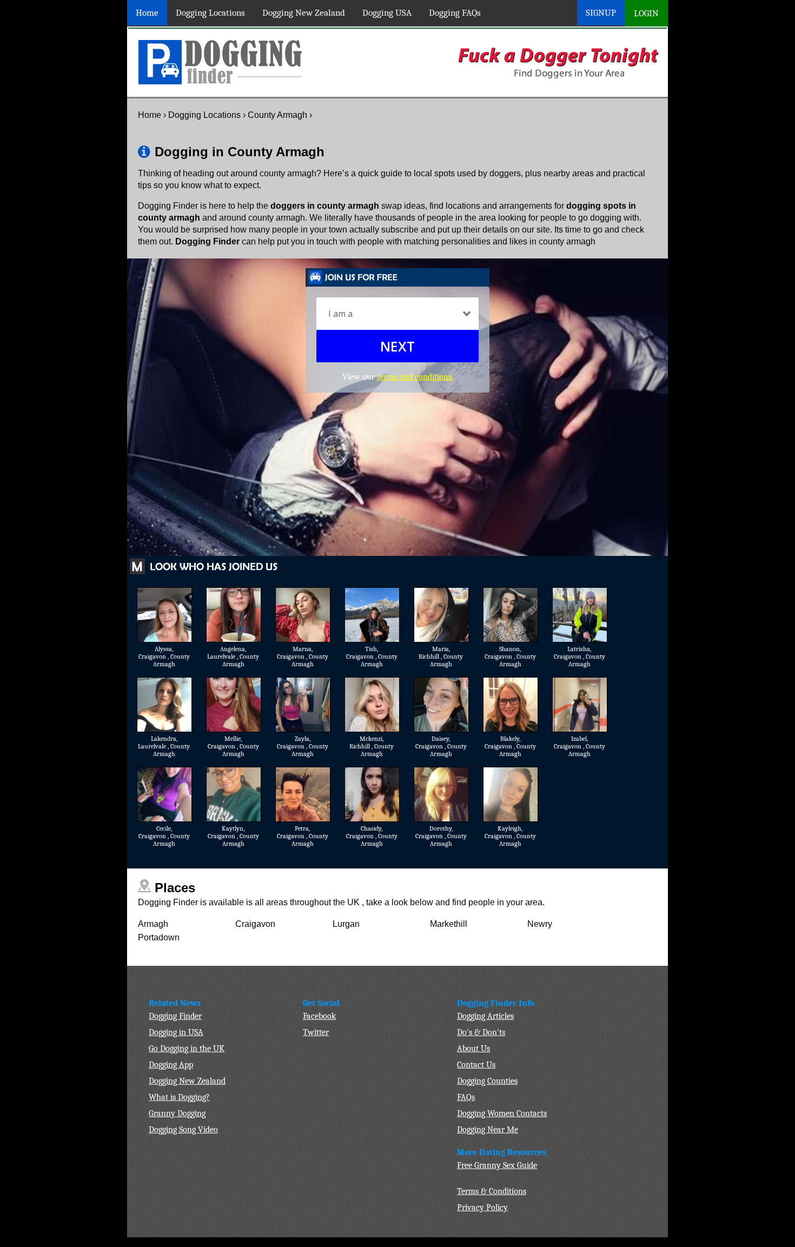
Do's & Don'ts (481, 1032)
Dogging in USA (176, 1032)
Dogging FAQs (455, 13)
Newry (539, 923)
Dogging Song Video (183, 1130)
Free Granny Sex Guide (497, 1165)
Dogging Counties (487, 1081)
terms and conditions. (415, 377)
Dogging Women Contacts (502, 1113)
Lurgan (346, 923)
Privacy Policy (482, 1207)
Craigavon (255, 923)
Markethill (448, 923)
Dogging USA (387, 13)
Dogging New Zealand (303, 13)
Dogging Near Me (487, 1130)
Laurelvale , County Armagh (233, 660)
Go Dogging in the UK (186, 1048)
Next (397, 346)
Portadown (159, 937)
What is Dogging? (179, 1097)
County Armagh (277, 115)
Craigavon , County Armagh (164, 660)
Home (147, 13)
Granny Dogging (177, 1113)
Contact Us (476, 1065)
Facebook (319, 1016)
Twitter (316, 1032)
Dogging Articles (485, 1016)
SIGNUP (601, 13)
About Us (473, 1048)
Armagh (153, 923)
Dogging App (171, 1065)
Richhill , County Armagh (441, 660)
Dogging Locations (210, 13)
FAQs (466, 1097)
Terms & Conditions (491, 1191)
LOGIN (646, 13)
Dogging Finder (175, 1016)
